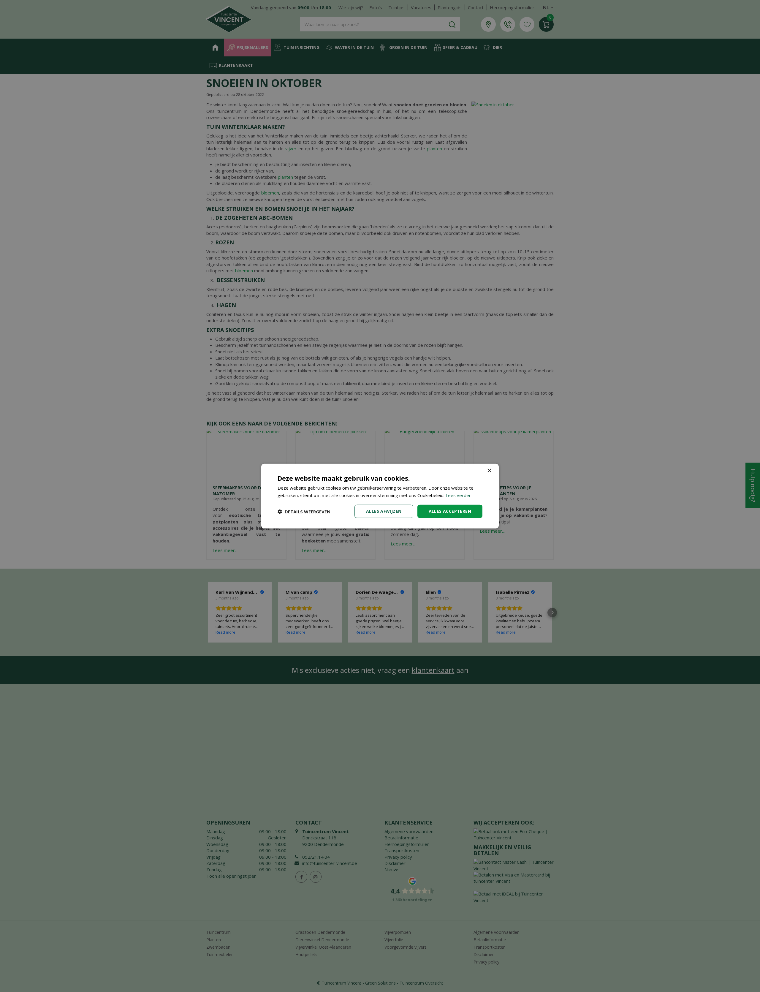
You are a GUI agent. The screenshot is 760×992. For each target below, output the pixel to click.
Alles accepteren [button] (450, 511)
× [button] (489, 470)
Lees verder (458, 495)
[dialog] (380, 496)
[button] (304, 511)
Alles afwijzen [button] (384, 511)
